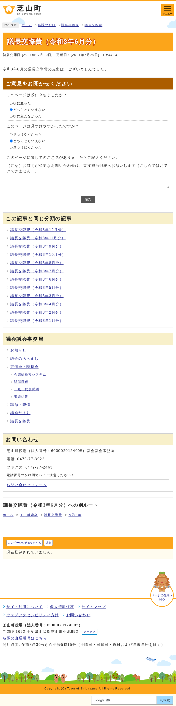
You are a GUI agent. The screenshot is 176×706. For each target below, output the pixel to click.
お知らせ (18, 350)
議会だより (20, 413)
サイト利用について (24, 607)
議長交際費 (93, 25)
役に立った (22, 103)
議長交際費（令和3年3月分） (36, 296)
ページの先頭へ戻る (162, 597)
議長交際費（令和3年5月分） (36, 288)
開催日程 (21, 382)
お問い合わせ (78, 615)
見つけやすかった (27, 134)
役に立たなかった (27, 116)
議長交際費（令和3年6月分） (36, 279)
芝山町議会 (29, 515)
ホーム (27, 25)
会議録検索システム (30, 374)
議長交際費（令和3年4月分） (36, 304)
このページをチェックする (24, 542)
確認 (88, 199)
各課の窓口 (47, 25)
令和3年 (75, 515)
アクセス (89, 631)
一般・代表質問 (26, 389)
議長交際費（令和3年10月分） (38, 255)
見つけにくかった (27, 147)
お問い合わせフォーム (27, 485)
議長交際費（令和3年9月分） (36, 246)
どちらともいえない (29, 109)
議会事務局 (70, 25)
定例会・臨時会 (24, 367)
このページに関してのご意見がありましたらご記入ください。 (63, 157)
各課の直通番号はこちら (25, 638)
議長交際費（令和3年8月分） (36, 263)
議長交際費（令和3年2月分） (36, 312)
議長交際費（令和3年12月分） (38, 230)
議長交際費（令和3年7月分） (36, 271)
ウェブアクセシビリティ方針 (32, 615)
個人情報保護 (62, 607)
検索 (166, 700)
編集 (48, 542)
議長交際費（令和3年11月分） (38, 238)
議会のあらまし (24, 358)
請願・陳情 (20, 405)
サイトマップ (94, 607)
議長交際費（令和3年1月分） (36, 321)
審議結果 (21, 397)
